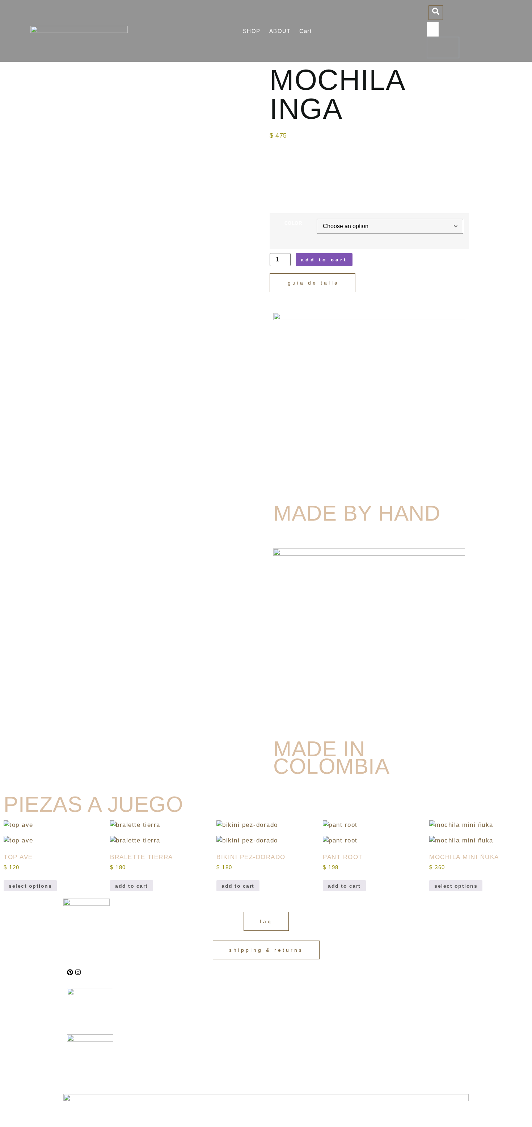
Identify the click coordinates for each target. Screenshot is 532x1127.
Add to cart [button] (131, 886)
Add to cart (324, 259)
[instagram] (78, 972)
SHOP (252, 31)
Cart (305, 31)
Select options (30, 886)
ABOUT (280, 31)
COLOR (293, 223)
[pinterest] (70, 972)
